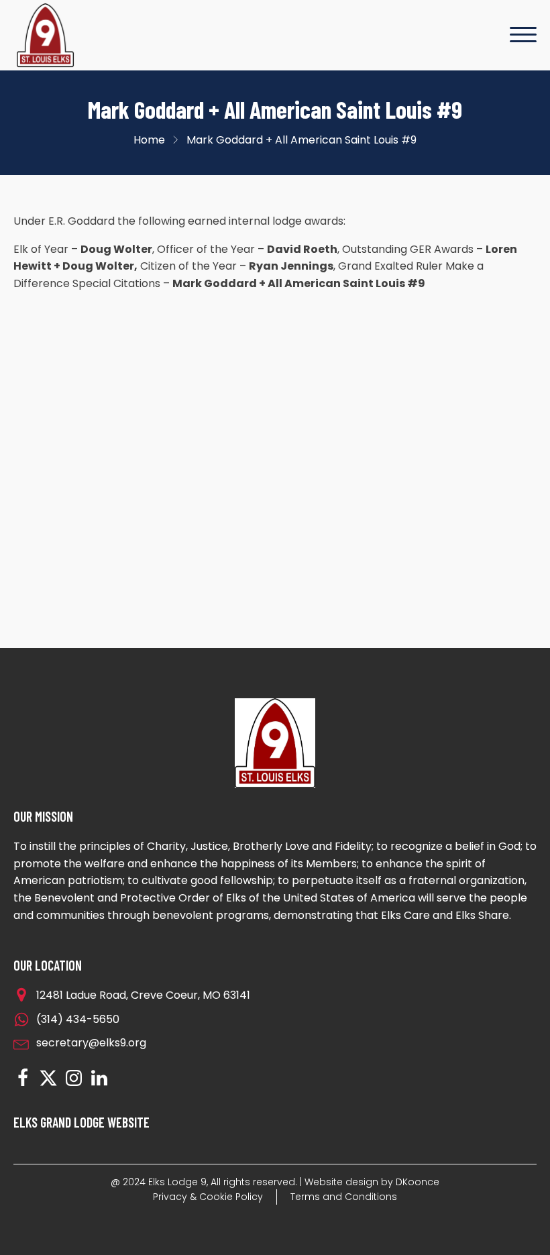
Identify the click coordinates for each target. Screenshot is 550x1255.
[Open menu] (523, 35)
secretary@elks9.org (91, 1042)
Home (149, 140)
